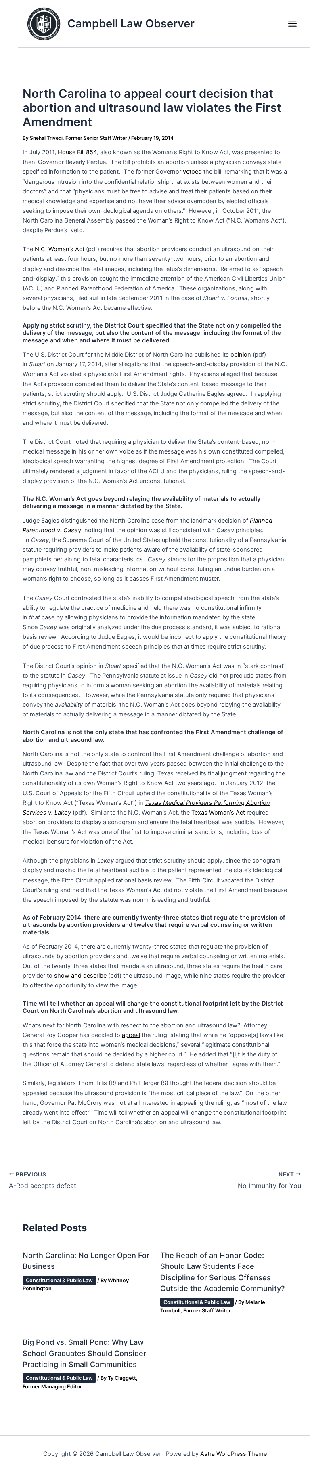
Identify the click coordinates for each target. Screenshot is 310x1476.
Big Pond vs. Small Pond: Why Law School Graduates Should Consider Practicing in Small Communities (84, 1353)
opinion (240, 354)
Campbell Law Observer (131, 23)
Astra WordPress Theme (233, 1453)
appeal (131, 1035)
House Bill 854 (77, 152)
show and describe (80, 975)
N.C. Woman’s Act (59, 249)
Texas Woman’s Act (218, 812)
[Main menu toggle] (292, 23)
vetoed (192, 171)
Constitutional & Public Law (59, 1280)
